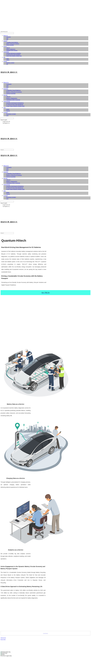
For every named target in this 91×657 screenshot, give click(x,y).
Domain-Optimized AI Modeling (13, 53)
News (7, 58)
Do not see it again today (6, 655)
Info (4, 57)
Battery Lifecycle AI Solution (12, 43)
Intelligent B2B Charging (11, 50)
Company (8, 37)
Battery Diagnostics (10, 49)
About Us (5, 35)
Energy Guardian (10, 45)
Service (5, 46)
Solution (5, 41)
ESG (7, 39)
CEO (7, 38)
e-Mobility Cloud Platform (12, 42)
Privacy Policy (3, 639)
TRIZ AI (8, 47)
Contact (5, 61)
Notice (7, 60)
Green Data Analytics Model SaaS (14, 56)
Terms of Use (3, 637)
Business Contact (10, 62)
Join (7, 64)
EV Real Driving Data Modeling (13, 54)
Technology (6, 51)
